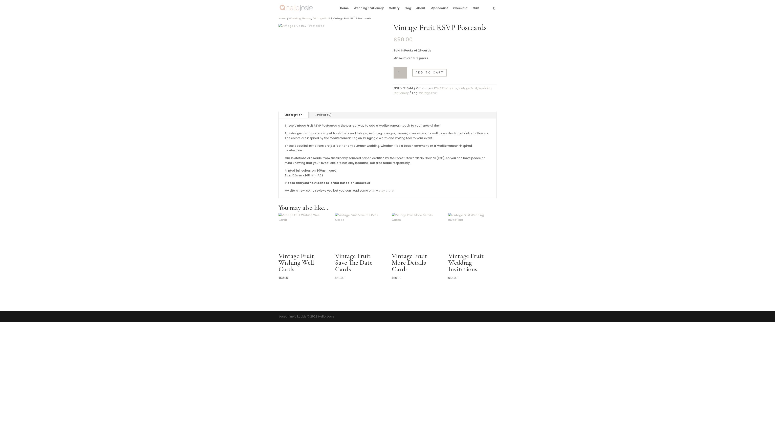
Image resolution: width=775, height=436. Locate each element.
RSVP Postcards (445, 88)
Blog (407, 8)
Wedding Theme (300, 18)
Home (344, 8)
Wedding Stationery (369, 8)
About (420, 8)
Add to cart (430, 72)
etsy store (386, 191)
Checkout (460, 8)
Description (293, 115)
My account (439, 8)
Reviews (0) (323, 115)
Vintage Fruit (321, 18)
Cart (476, 8)
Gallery (394, 8)
